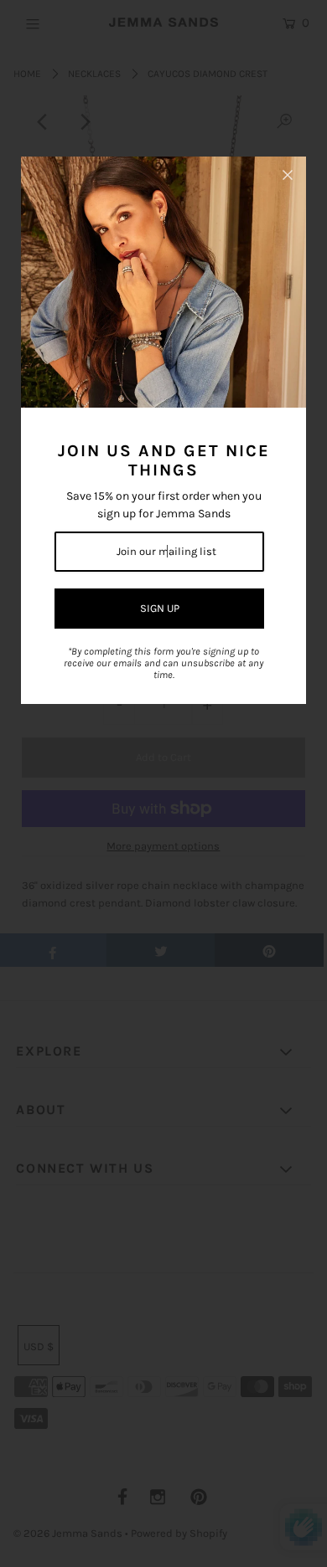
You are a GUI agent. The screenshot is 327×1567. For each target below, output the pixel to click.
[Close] (287, 175)
